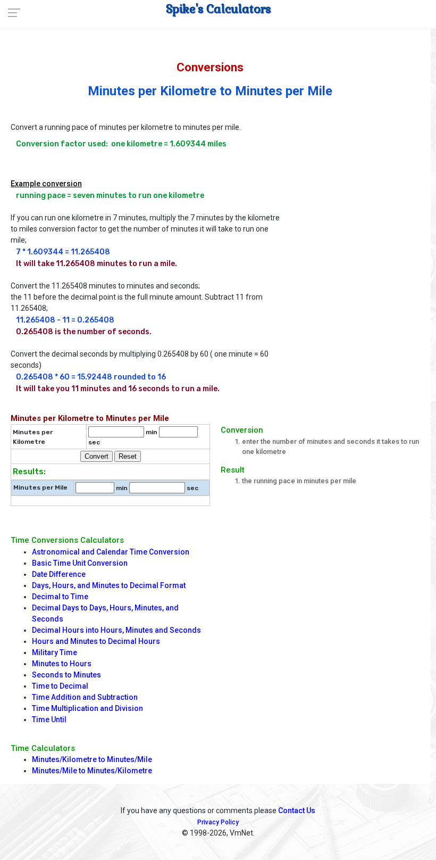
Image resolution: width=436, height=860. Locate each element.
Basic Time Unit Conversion (80, 563)
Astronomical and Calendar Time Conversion (110, 552)
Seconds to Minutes (66, 675)
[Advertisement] (355, 172)
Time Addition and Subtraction (85, 697)
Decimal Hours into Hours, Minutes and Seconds (116, 630)
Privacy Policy (218, 822)
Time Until (49, 719)
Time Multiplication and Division (87, 708)
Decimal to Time (60, 596)
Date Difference (59, 574)
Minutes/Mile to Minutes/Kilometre (92, 770)
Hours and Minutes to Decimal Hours (96, 641)
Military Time (54, 652)
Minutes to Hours (61, 663)
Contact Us (296, 810)
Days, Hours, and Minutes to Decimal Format (109, 585)
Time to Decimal (60, 686)
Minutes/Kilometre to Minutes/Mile (92, 759)
